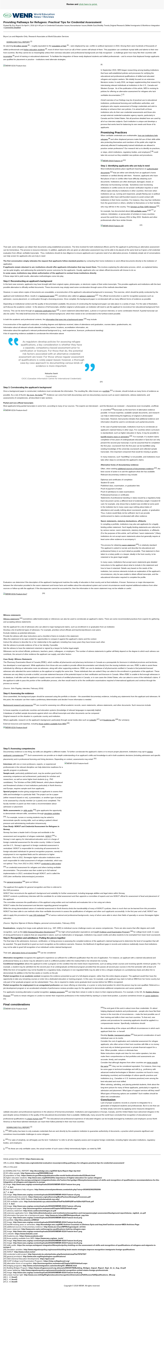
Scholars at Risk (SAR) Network (143, 207)
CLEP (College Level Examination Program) (112, 932)
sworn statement (128, 545)
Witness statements (11, 619)
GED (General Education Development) (39, 932)
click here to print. (88, 4)
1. (4, 1131)
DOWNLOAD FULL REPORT (18, 42)
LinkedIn (92, 720)
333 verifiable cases (139, 211)
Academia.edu (109, 720)
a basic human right (35, 1119)
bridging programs (57, 992)
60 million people (20, 46)
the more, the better (35, 395)
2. (4, 1140)
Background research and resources (18, 705)
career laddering (151, 996)
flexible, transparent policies (119, 1035)
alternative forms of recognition (24, 953)
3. (4, 1148)
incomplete (7, 56)
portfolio (106, 391)
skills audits (28, 810)
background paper (47, 296)
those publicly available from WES (52, 724)
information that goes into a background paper (64, 319)
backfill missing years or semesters (115, 437)
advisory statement (87, 296)
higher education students (34, 50)
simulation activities (52, 813)
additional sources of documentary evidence (136, 468)
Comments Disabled (12, 27)
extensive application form (45, 311)
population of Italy (59, 46)
